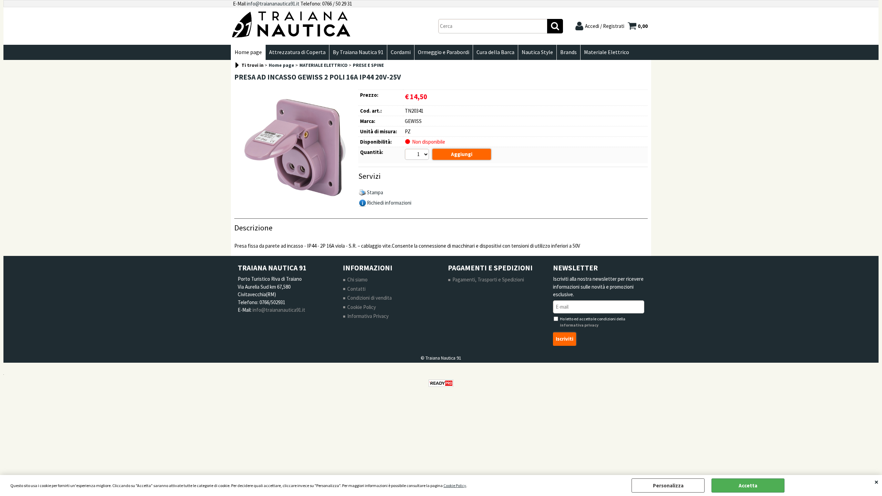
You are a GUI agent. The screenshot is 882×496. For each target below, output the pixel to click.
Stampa (375, 192)
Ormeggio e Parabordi (443, 52)
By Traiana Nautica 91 (358, 52)
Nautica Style (537, 52)
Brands (568, 52)
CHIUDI (876, 481)
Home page (248, 52)
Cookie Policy (454, 485)
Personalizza (668, 485)
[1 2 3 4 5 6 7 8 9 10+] (418, 155)
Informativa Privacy (368, 316)
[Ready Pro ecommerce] (441, 383)
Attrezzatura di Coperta (297, 52)
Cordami (401, 52)
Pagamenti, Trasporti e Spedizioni (488, 279)
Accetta (748, 485)
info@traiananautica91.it (273, 3)
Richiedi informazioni (389, 202)
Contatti (356, 289)
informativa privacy (579, 325)
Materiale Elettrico (606, 52)
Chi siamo (357, 279)
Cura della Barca (495, 52)
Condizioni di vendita (369, 297)
